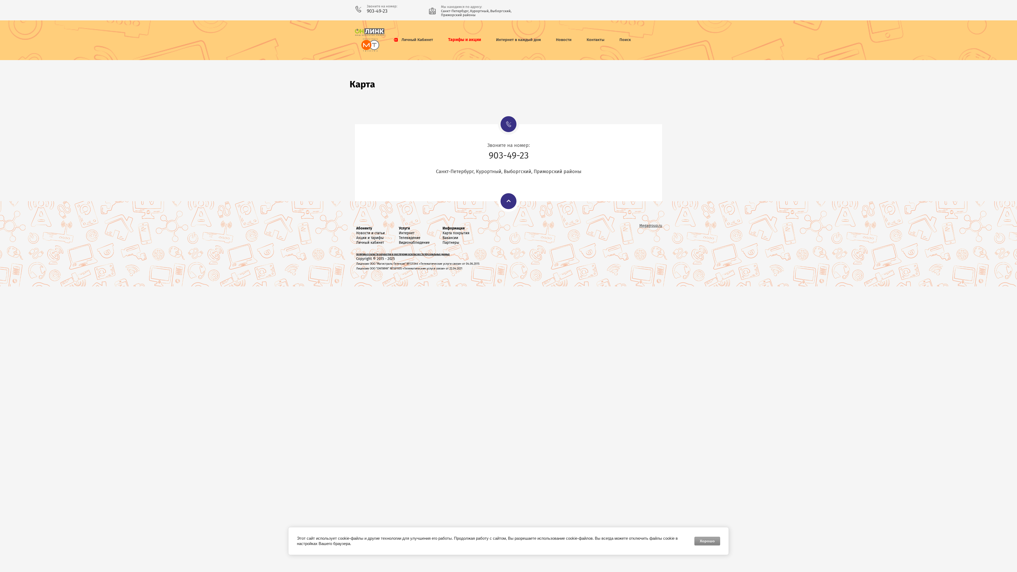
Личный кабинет (370, 243)
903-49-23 (377, 11)
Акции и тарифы (370, 238)
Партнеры (451, 243)
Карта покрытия (456, 233)
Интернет (406, 233)
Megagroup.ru (650, 225)
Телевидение (409, 238)
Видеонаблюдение (414, 243)
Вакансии (450, 238)
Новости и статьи (370, 233)
